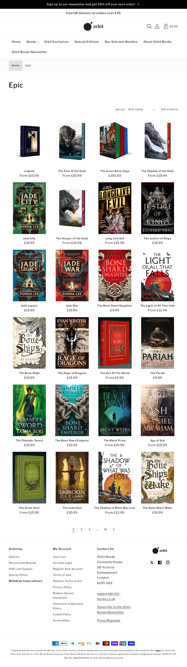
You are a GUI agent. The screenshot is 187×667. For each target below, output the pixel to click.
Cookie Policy (62, 614)
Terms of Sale (62, 574)
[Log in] (157, 26)
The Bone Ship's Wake (157, 507)
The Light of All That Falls (157, 305)
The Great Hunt (29, 507)
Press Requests (108, 620)
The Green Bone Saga (114, 171)
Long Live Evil (115, 238)
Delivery (14, 556)
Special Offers (18, 574)
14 (105, 529)
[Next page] (114, 529)
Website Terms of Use (67, 580)
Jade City (29, 238)
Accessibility (61, 620)
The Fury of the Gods (72, 171)
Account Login (62, 562)
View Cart (59, 556)
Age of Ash (157, 440)
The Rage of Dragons (72, 373)
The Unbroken (72, 507)
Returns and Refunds (22, 562)
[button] (149, 26)
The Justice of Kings (157, 238)
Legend (29, 171)
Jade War (72, 305)
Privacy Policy (62, 587)
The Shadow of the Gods (157, 171)
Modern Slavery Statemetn (63, 595)
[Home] (93, 26)
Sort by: (120, 109)
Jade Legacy (29, 305)
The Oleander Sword (29, 440)
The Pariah (157, 373)
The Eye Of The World (114, 373)
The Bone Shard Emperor (72, 440)
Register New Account (68, 568)
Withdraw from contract (25, 580)
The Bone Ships (29, 373)
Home (16, 65)
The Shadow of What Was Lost (115, 507)
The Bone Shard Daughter (114, 305)
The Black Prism (115, 440)
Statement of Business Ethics (68, 606)
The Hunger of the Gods (72, 238)
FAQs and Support (21, 568)
